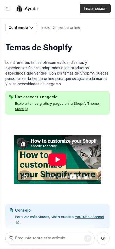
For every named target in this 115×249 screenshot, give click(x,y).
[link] (27, 8)
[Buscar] (87, 238)
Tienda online (68, 27)
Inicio (46, 27)
